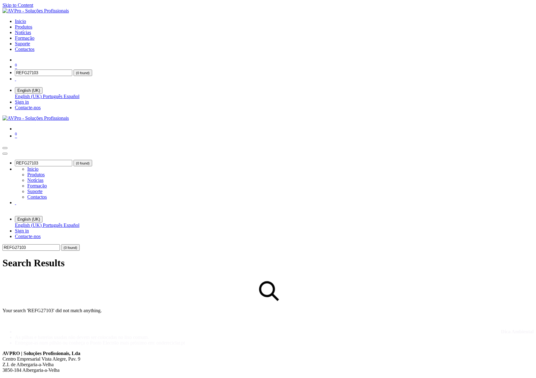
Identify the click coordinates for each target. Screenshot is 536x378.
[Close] (4, 154)
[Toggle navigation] (4, 148)
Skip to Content (17, 5)
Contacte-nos (28, 107)
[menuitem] (20, 21)
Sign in (22, 102)
